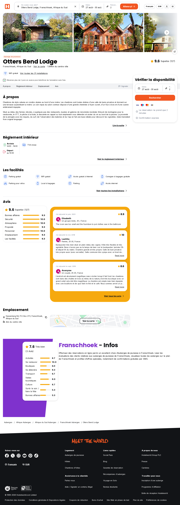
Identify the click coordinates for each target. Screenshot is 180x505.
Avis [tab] (56, 86)
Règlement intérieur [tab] (24, 86)
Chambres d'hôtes (72, 468)
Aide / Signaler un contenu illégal (78, 487)
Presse (144, 461)
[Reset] (75, 6)
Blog (105, 461)
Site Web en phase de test (118, 500)
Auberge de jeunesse (12, 57)
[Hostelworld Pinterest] (30, 456)
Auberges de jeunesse (74, 455)
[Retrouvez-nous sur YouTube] (24, 456)
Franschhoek (9, 66)
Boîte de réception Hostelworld (155, 493)
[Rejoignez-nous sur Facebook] (7, 456)
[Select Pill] (166, 6)
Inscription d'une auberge (152, 480)
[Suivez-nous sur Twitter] (13, 456)
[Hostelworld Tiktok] (36, 456)
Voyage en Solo (110, 480)
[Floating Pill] (166, 32)
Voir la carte (39, 66)
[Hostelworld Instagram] (19, 456)
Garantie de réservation (113, 468)
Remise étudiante (110, 487)
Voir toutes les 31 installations (34, 73)
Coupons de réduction (78, 500)
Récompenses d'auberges (114, 474)
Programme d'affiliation (151, 487)
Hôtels (67, 461)
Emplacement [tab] (43, 86)
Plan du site (138, 500)
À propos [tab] (7, 86)
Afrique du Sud (24, 66)
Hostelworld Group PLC (151, 455)
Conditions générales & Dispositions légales (47, 500)
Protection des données (15, 500)
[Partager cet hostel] (174, 51)
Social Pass (108, 455)
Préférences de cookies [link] (156, 500)
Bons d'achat (97, 500)
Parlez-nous (70, 480)
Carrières (145, 468)
